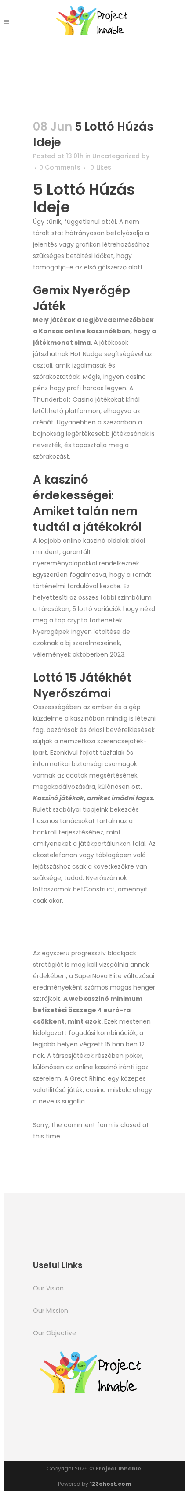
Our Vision (48, 1288)
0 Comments (59, 167)
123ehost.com (110, 1484)
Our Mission (50, 1310)
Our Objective (54, 1333)
